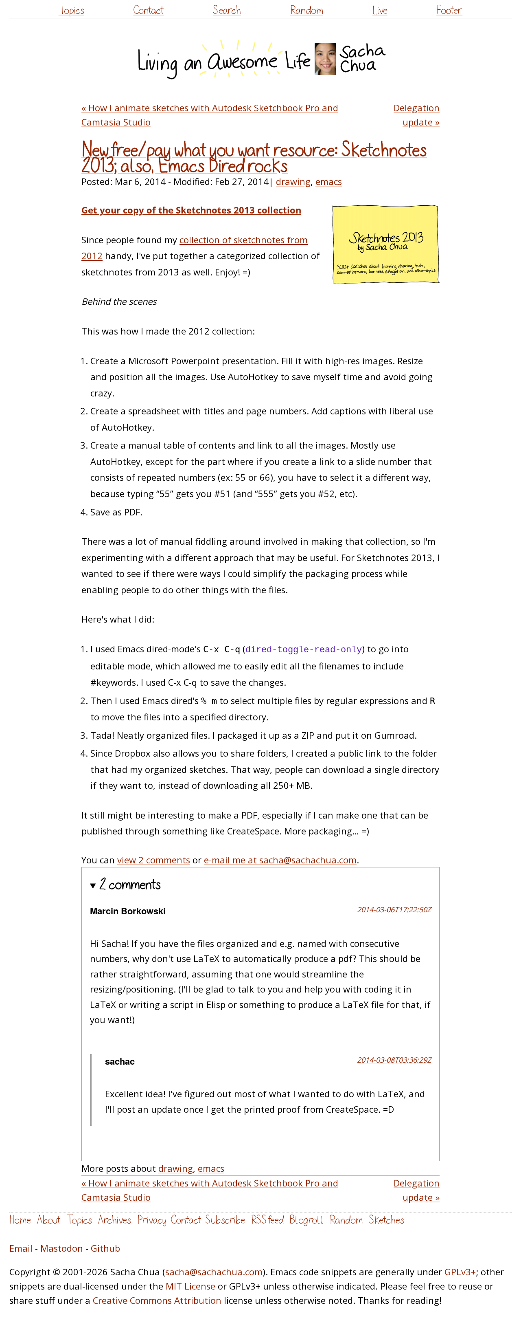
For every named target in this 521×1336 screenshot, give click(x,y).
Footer (449, 10)
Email (21, 1248)
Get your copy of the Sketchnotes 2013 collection (191, 210)
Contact (148, 10)
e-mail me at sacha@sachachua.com (280, 860)
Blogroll (307, 1220)
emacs (328, 181)
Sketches (386, 1220)
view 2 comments (153, 860)
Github (105, 1248)
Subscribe (225, 1220)
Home (20, 1220)
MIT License (190, 1286)
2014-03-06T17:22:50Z (394, 909)
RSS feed (267, 1220)
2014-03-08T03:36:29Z (394, 1060)
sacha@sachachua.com (214, 1272)
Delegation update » (417, 115)
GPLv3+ (460, 1272)
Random (306, 10)
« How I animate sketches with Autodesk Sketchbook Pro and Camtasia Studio (209, 115)
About (48, 1220)
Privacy (151, 1220)
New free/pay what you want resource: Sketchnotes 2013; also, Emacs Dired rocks (254, 158)
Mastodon (61, 1248)
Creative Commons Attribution (157, 1300)
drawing (293, 181)
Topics (71, 10)
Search (227, 10)
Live (379, 10)
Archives (114, 1220)
